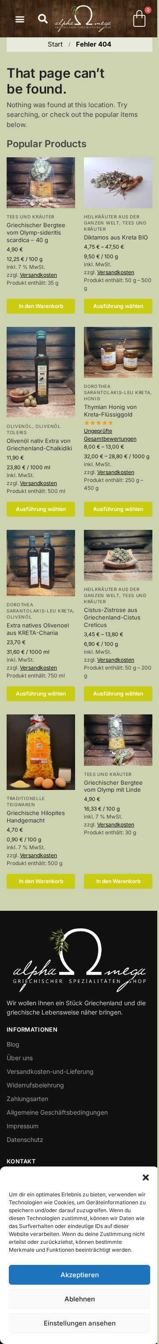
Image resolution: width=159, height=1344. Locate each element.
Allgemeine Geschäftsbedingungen (57, 1112)
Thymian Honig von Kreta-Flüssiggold (110, 410)
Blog (13, 1044)
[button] (145, 1177)
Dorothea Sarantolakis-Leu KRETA (117, 389)
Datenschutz (25, 1139)
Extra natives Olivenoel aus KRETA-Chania (38, 629)
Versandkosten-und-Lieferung (50, 1071)
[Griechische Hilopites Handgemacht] (41, 752)
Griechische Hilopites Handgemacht (36, 816)
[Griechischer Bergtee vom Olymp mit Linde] (118, 739)
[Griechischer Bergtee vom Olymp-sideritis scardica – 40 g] (41, 182)
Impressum (22, 1126)
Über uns (20, 1057)
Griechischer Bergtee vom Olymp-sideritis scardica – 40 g (36, 232)
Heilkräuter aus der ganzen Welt (111, 219)
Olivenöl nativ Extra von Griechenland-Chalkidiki (39, 444)
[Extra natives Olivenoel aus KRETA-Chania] (41, 563)
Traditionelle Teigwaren (26, 801)
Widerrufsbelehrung (35, 1085)
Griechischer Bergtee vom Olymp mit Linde (113, 786)
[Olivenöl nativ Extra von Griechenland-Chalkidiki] (41, 372)
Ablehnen (79, 1299)
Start (55, 44)
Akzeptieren (80, 1275)
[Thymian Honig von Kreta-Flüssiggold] (118, 352)
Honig (92, 398)
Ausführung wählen (118, 306)
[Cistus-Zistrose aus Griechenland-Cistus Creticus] (118, 555)
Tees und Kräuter (30, 216)
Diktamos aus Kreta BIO (116, 237)
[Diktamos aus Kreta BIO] (118, 182)
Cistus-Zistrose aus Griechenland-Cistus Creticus (112, 617)
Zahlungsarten (27, 1098)
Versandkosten (38, 275)
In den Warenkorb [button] (41, 306)
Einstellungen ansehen (80, 1323)
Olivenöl (19, 426)
